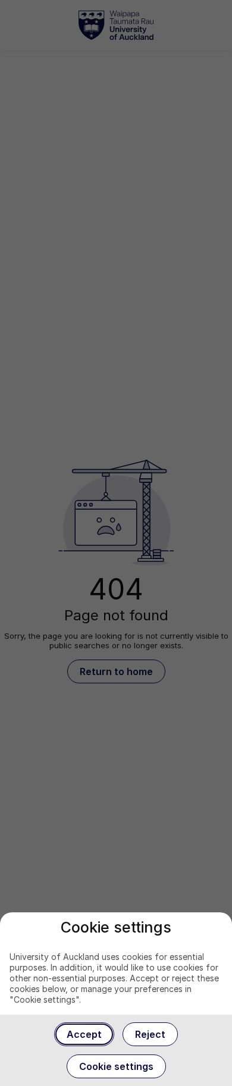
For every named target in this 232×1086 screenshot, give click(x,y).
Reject (150, 1034)
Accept (84, 1034)
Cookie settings (116, 1066)
